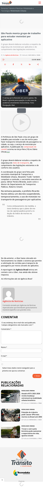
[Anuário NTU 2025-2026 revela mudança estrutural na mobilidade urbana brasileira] (10, 396)
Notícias (19, 8)
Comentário (6, 329)
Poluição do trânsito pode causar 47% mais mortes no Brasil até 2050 (32, 414)
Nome (4, 347)
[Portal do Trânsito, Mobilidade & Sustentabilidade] (21, 458)
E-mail (4, 356)
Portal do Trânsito (8, 8)
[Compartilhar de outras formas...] (38, 64)
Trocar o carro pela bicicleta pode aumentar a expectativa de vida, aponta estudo (31, 432)
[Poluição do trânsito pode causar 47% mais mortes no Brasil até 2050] (10, 415)
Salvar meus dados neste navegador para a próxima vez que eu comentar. (18, 369)
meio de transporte (21, 163)
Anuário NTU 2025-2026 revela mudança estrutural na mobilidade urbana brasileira (32, 396)
